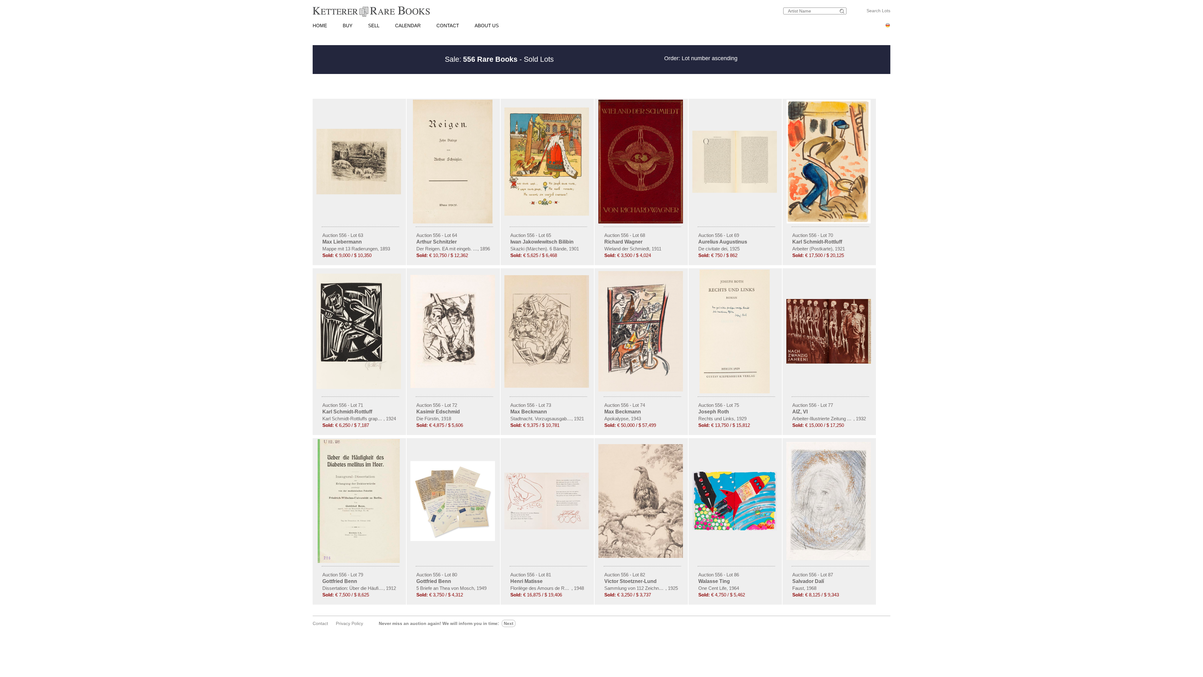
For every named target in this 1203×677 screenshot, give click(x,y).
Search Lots (878, 10)
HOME (320, 25)
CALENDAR (408, 25)
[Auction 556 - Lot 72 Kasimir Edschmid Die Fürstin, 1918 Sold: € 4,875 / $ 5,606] (453, 386)
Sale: (481, 59)
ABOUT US (487, 25)
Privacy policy (349, 623)
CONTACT (447, 25)
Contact (320, 623)
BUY (347, 25)
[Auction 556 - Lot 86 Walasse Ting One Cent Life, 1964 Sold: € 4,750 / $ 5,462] (735, 528)
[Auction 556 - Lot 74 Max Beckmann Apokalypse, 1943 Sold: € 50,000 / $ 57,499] (641, 389)
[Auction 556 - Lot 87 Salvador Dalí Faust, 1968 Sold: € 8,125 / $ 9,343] (829, 558)
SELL (373, 25)
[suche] (842, 11)
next (508, 623)
